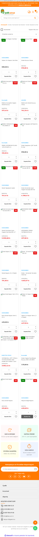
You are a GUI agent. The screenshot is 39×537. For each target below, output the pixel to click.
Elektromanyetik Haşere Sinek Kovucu (9, 103)
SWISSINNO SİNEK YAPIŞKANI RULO (27, 231)
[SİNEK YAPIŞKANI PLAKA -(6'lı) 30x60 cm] (10, 132)
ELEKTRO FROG (6, 355)
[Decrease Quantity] (16, 73)
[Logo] (8, 12)
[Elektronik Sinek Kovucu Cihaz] (29, 89)
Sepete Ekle (7, 76)
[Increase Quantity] (16, 71)
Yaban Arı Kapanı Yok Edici (10, 60)
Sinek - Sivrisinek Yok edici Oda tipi (29, 273)
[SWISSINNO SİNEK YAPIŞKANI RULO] (29, 217)
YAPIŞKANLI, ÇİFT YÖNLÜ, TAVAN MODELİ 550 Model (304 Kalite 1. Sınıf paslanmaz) (10, 359)
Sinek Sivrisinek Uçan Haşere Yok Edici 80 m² (9, 231)
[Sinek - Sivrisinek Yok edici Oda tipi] (29, 259)
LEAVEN (23, 100)
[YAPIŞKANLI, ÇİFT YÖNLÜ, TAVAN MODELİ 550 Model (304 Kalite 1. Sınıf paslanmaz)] (10, 344)
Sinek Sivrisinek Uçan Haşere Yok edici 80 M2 (28, 188)
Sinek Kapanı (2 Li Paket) (9, 273)
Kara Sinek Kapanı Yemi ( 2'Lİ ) (9, 316)
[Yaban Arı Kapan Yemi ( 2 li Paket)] (29, 302)
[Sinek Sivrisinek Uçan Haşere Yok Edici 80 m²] (10, 217)
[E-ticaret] (19, 535)
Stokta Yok (27, 416)
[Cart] (36, 11)
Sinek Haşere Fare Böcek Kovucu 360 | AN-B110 (28, 359)
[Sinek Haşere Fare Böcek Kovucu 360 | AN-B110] (29, 344)
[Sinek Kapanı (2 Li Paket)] (10, 259)
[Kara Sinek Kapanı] (10, 387)
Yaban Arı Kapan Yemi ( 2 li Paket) (28, 316)
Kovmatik (4, 100)
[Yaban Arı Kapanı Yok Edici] (10, 47)
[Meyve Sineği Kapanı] (29, 387)
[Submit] (35, 469)
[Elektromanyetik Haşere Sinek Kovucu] (10, 89)
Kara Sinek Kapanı (7, 400)
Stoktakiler (7, 29)
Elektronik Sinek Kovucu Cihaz (28, 103)
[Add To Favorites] (16, 76)
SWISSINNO (5, 57)
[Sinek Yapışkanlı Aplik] (10, 174)
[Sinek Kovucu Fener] (29, 47)
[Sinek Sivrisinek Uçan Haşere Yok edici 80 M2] (29, 174)
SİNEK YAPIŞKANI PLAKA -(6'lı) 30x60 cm (9, 146)
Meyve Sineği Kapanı (27, 400)
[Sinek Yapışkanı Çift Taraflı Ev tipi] (29, 132)
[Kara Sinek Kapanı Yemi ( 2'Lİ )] (10, 302)
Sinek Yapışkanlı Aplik (8, 188)
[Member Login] (33, 11)
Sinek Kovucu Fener (27, 60)
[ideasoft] (8, 535)
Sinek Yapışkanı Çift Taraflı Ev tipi (29, 146)
